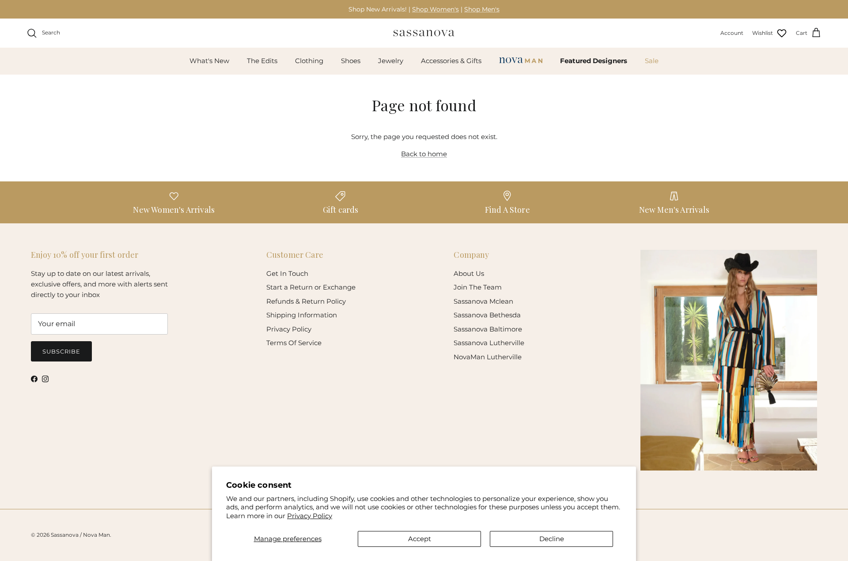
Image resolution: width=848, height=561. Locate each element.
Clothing (309, 60)
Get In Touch (287, 273)
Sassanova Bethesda (487, 315)
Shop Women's (435, 9)
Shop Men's (482, 9)
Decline (551, 539)
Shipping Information (301, 315)
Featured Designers (593, 60)
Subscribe (61, 351)
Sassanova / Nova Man (80, 534)
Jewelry (390, 60)
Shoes (350, 60)
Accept (419, 539)
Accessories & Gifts (451, 60)
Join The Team (478, 287)
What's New (209, 60)
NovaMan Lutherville (488, 357)
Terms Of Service (294, 343)
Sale (652, 60)
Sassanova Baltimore (488, 329)
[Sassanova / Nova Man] (424, 33)
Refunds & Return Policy (306, 301)
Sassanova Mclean (483, 301)
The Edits (262, 60)
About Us (469, 273)
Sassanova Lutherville (489, 343)
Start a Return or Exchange (311, 287)
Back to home (424, 154)
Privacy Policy (309, 516)
